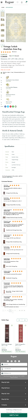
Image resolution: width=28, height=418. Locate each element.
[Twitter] (15, 361)
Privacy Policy (9, 412)
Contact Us (6, 364)
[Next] (12, 312)
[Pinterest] (19, 361)
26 (24, 310)
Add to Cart (14, 415)
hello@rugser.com (7, 373)
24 (19, 310)
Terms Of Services (18, 412)
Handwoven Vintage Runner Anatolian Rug (8, 345)
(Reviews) (14, 51)
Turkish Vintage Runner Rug (21, 345)
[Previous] (3, 310)
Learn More (8, 81)
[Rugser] (14, 357)
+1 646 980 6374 (7, 368)
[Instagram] (12, 361)
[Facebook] (8, 361)
